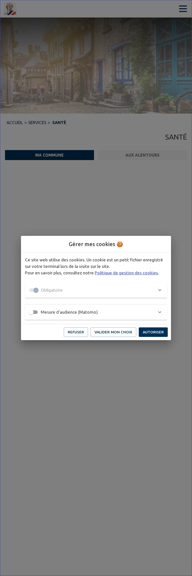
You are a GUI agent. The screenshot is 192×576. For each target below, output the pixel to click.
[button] (96, 290)
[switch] (31, 312)
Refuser (76, 332)
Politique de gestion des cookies (126, 272)
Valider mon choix (113, 332)
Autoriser (153, 332)
